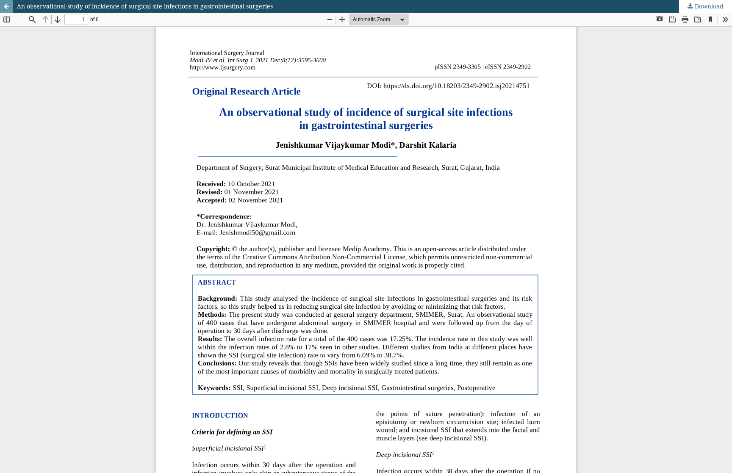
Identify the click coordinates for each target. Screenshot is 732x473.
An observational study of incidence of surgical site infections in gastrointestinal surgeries (145, 6)
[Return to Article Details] (6, 6)
